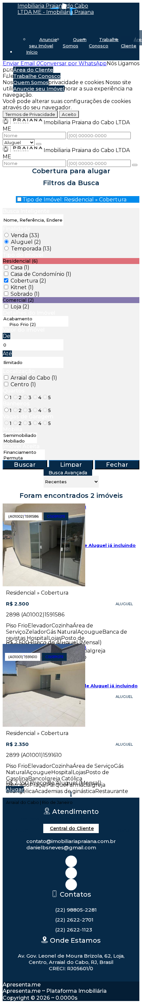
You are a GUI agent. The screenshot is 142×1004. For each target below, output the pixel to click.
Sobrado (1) (25, 294)
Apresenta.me (22, 984)
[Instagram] (71, 861)
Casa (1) (20, 267)
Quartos (14, 391)
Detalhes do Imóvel (29, 313)
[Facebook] (71, 873)
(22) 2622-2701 (74, 920)
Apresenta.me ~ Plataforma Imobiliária (55, 991)
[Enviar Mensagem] (134, 165)
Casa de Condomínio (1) (41, 274)
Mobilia (12, 429)
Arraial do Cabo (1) (34, 378)
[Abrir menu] (2, 63)
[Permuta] (24, 458)
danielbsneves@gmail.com (61, 847)
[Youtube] (71, 884)
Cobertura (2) (28, 281)
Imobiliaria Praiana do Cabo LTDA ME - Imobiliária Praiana (56, 9)
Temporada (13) (31, 248)
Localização (19, 371)
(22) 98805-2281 (76, 910)
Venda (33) (25, 235)
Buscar (25, 464)
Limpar (71, 464)
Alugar (15, 789)
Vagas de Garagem (28, 416)
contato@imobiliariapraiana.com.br (71, 841)
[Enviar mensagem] (38, 144)
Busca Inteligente (26, 211)
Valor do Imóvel (24, 330)
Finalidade (16, 229)
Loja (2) (20, 306)
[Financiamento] (24, 452)
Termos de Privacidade (30, 114)
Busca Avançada (68, 473)
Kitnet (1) (22, 287)
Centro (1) (23, 384)
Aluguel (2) (26, 242)
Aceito (69, 114)
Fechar (117, 464)
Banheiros (16, 403)
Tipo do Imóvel (23, 255)
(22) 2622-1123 (73, 929)
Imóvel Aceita (21, 446)
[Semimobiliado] (20, 435)
